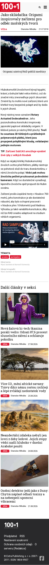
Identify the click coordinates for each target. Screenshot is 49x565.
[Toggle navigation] (45, 7)
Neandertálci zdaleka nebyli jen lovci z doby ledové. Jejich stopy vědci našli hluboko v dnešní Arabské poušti (24, 441)
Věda (5, 344)
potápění (15, 256)
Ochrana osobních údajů (18, 544)
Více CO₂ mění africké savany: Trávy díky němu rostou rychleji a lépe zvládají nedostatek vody (24, 387)
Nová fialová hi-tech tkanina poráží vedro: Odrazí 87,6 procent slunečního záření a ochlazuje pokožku (24, 334)
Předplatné (10, 536)
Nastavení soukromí (16, 540)
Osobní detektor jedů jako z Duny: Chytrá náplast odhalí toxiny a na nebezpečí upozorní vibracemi (24, 496)
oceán (4, 256)
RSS (22, 536)
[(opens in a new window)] (42, 548)
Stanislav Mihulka (28, 29)
